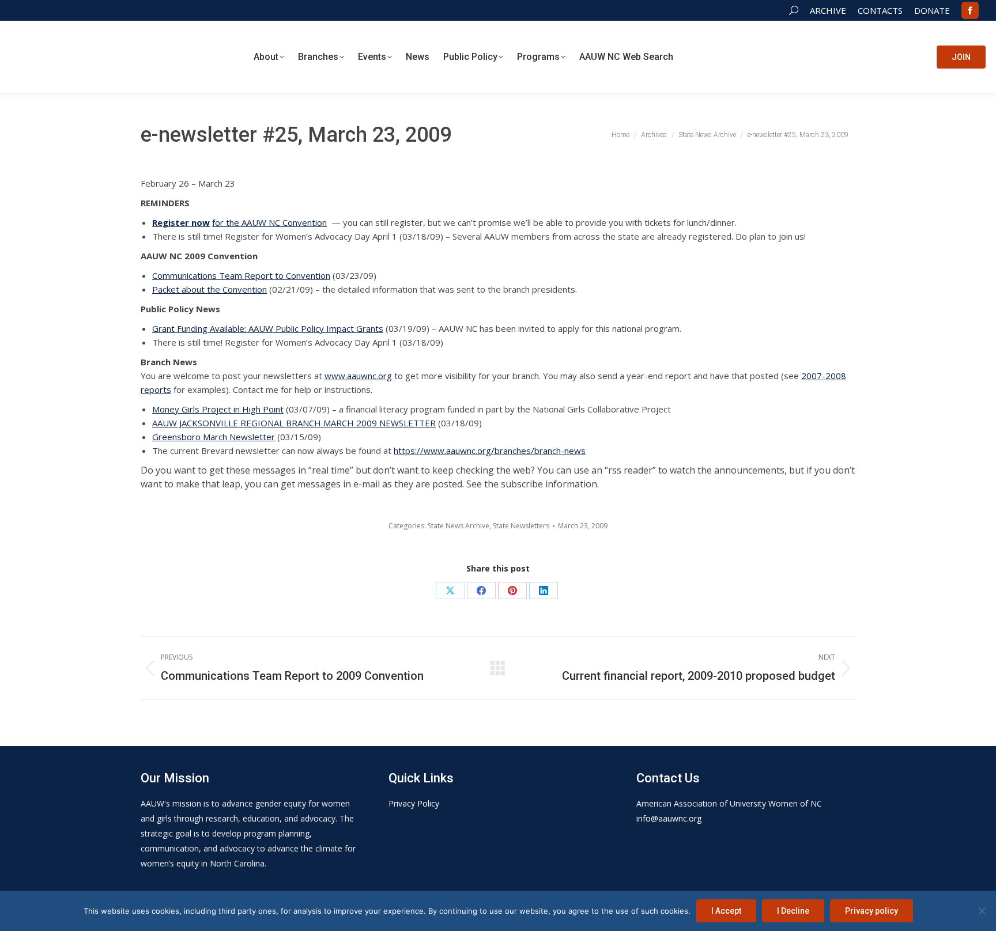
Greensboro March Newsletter (213, 436)
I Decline (793, 910)
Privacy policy (871, 910)
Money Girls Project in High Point (218, 409)
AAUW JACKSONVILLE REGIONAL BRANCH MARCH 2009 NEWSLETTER (294, 423)
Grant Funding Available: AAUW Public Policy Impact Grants (267, 328)
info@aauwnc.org (668, 818)
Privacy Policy (413, 803)
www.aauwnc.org (358, 375)
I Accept (726, 910)
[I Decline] (981, 911)
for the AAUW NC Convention (269, 222)
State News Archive (458, 526)
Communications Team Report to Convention (241, 275)
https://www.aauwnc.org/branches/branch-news (490, 450)
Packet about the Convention (209, 289)
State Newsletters (521, 526)
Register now (181, 222)
